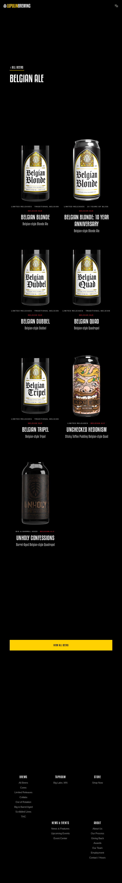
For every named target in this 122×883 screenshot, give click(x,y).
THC (23, 816)
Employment (97, 852)
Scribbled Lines (23, 811)
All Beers (23, 782)
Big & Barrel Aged (27, 531)
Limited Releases (21, 206)
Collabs (23, 797)
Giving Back (97, 838)
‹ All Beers (17, 67)
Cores (23, 787)
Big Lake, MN (60, 782)
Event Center (60, 838)
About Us (97, 828)
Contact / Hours (97, 857)
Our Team (97, 848)
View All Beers (61, 645)
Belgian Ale (35, 211)
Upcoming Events (60, 833)
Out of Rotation (23, 802)
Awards (98, 843)
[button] (116, 6)
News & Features (60, 828)
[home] (17, 6)
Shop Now (97, 782)
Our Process (97, 833)
